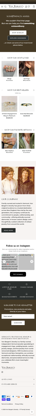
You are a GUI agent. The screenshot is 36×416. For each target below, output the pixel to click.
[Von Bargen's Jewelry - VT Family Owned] (16, 6)
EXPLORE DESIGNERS (18, 38)
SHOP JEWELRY (18, 32)
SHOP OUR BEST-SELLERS (18, 90)
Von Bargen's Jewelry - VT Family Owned (18, 409)
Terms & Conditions (7, 404)
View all (18, 93)
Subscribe (18, 323)
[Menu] (2, 6)
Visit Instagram (18, 274)
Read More (8, 230)
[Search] (6, 6)
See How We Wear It (18, 2)
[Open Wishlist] (29, 7)
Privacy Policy (19, 404)
